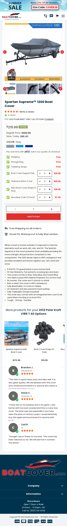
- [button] (15, 209)
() (49, 119)
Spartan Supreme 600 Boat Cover (16, 350)
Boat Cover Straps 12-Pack (44, 350)
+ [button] (51, 209)
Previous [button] (5, 52)
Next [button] (62, 52)
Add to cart (33, 216)
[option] (33, 52)
